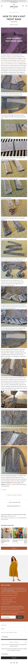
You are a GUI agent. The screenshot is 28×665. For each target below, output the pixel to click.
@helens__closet (11, 484)
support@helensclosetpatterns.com (9, 517)
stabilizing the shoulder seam (12, 62)
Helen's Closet (15, 12)
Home (10, 12)
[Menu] (1, 6)
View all (14, 548)
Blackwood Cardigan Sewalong (8, 56)
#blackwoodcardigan (15, 482)
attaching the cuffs (14, 63)
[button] (23, 6)
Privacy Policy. (14, 613)
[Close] (25, 641)
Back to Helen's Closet (15, 495)
